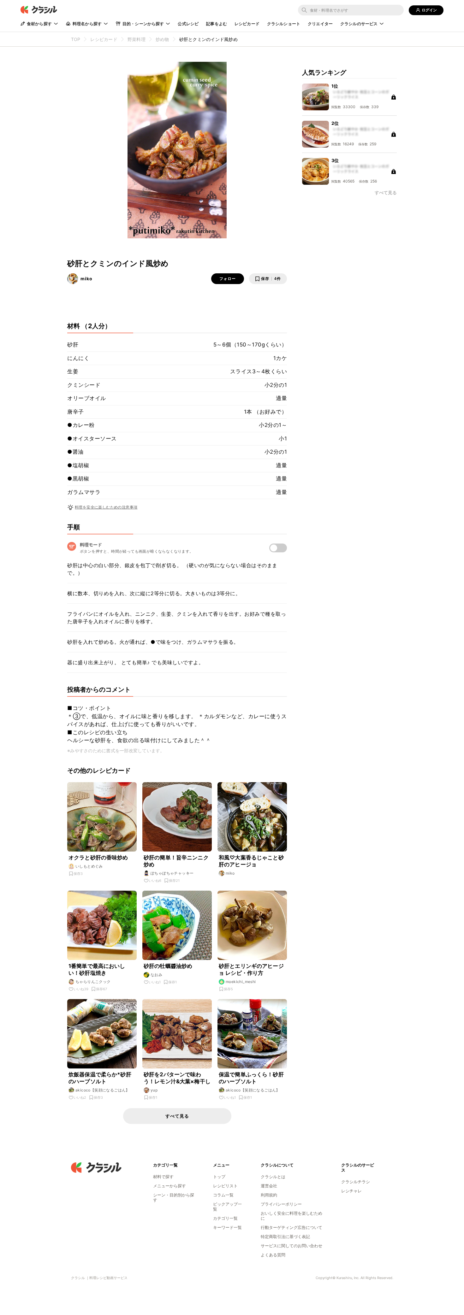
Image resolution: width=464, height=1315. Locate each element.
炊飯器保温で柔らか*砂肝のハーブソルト (99, 1078)
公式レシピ (188, 23)
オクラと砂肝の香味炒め (98, 857)
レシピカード (247, 23)
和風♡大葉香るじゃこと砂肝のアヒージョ (251, 861)
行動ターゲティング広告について (291, 1227)
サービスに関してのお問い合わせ (291, 1245)
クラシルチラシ (355, 1181)
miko (86, 278)
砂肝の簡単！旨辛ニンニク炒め (176, 861)
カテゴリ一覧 (225, 1218)
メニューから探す (169, 1185)
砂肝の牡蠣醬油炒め (168, 966)
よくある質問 (273, 1254)
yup (154, 1090)
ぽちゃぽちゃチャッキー (172, 873)
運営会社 (269, 1185)
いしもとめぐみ (89, 866)
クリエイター (320, 23)
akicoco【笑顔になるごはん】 (102, 1090)
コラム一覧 (223, 1194)
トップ (219, 1176)
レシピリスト (225, 1185)
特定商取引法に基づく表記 (285, 1236)
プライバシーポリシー (281, 1204)
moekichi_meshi (241, 981)
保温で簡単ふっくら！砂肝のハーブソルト (251, 1078)
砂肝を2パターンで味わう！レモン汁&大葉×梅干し (177, 1078)
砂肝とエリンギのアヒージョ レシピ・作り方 (251, 969)
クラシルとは (273, 1176)
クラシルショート (283, 23)
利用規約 (269, 1194)
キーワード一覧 (227, 1227)
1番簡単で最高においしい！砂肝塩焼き (96, 969)
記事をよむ (216, 23)
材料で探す (163, 1176)
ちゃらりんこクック (93, 981)
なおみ (156, 974)
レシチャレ (351, 1190)
